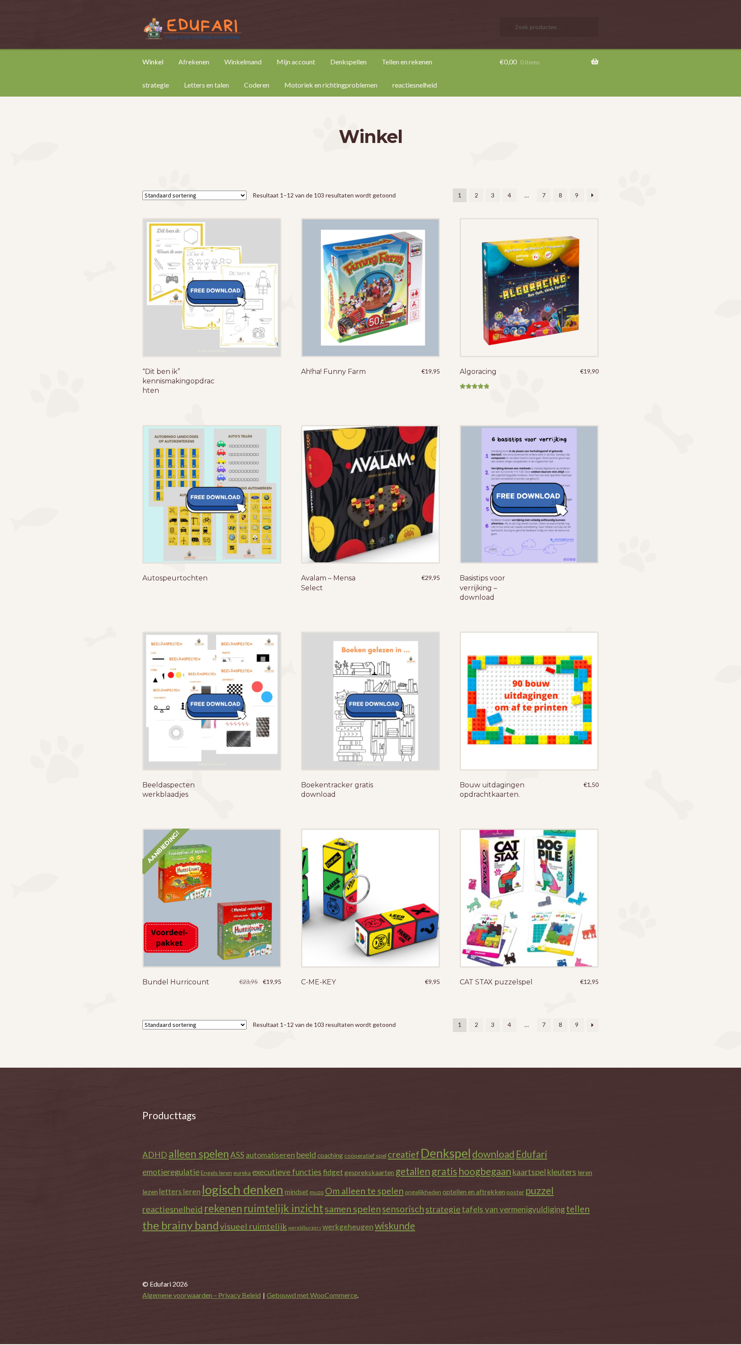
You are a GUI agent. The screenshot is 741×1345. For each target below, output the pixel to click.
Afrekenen (193, 62)
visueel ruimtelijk (253, 1226)
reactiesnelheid (414, 85)
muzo (317, 1192)
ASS (237, 1155)
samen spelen (353, 1208)
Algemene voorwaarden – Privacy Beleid (201, 1295)
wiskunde (395, 1226)
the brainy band (180, 1225)
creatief (403, 1154)
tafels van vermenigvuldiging (513, 1209)
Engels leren (216, 1172)
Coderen (256, 85)
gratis (444, 1171)
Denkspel (446, 1153)
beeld (306, 1155)
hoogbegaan (484, 1171)
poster (515, 1192)
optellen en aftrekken (474, 1191)
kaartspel (529, 1172)
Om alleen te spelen (364, 1190)
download (493, 1154)
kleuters (561, 1172)
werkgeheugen (348, 1226)
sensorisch (403, 1208)
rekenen (223, 1208)
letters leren (180, 1191)
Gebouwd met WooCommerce (312, 1295)
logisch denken (242, 1189)
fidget (333, 1172)
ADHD (154, 1155)
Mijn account (296, 62)
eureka (242, 1172)
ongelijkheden (423, 1192)
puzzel (539, 1190)
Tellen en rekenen (407, 62)
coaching (330, 1155)
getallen (412, 1171)
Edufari (531, 1154)
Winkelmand (243, 62)
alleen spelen (199, 1153)
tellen (578, 1208)
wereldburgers (304, 1227)
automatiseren (270, 1155)
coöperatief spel (365, 1155)
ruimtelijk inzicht (283, 1208)
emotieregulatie (170, 1172)
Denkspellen (348, 62)
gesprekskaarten (369, 1172)
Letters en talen (206, 85)
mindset (296, 1191)
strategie (155, 85)
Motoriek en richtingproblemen (330, 85)
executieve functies (287, 1172)
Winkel (152, 62)
